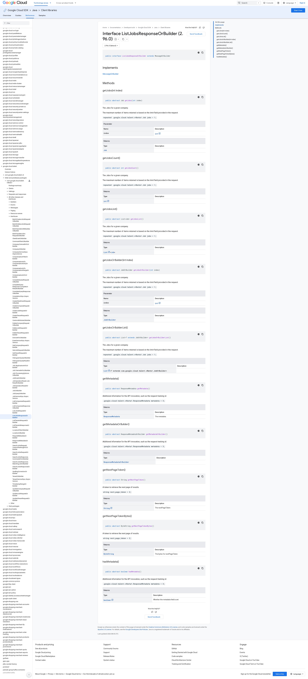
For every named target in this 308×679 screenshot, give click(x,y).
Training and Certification (181, 664)
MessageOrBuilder (111, 74)
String (107, 508)
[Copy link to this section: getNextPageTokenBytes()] (134, 516)
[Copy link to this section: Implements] (120, 68)
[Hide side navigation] (29, 674)
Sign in (302, 3)
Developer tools (129, 27)
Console (269, 3)
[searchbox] (16, 23)
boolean (107, 600)
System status (109, 660)
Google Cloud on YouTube (249, 660)
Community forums (110, 649)
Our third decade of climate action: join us (98, 674)
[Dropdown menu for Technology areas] (51, 3)
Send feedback (196, 34)
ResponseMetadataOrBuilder (116, 462)
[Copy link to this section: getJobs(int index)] (124, 90)
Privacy (50, 674)
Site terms (60, 674)
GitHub (174, 649)
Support (106, 652)
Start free (298, 10)
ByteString (109, 554)
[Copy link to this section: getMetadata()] (121, 378)
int (156, 134)
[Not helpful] (203, 27)
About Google (40, 674)
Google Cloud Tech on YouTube (251, 664)
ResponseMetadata (112, 416)
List (105, 252)
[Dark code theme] (199, 53)
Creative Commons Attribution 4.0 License (162, 627)
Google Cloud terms (73, 674)
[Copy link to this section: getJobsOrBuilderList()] (130, 327)
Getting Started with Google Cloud (184, 652)
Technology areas (41, 3)
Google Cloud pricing (43, 652)
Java (34, 10)
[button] (15, 166)
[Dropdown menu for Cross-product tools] (76, 3)
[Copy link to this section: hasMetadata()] (121, 561)
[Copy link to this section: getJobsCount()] (122, 158)
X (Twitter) (244, 656)
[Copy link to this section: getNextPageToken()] (127, 470)
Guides (18, 15)
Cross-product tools (64, 3)
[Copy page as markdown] (123, 39)
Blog (241, 649)
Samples (42, 15)
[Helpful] (200, 27)
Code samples (177, 656)
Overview (7, 15)
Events (242, 652)
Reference (30, 15)
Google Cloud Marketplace (45, 656)
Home (105, 27)
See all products (41, 649)
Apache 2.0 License (104, 629)
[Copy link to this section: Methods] (117, 83)
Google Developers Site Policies (136, 629)
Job (105, 150)
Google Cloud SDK (18, 10)
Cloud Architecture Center (181, 660)
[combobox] (249, 3)
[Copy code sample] (202, 53)
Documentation (115, 27)
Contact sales (40, 660)
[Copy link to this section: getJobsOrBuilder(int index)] (135, 260)
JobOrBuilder (110, 320)
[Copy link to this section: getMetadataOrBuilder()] (131, 424)
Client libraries (49, 10)
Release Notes (108, 656)
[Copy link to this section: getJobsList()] (119, 209)
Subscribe (280, 674)
